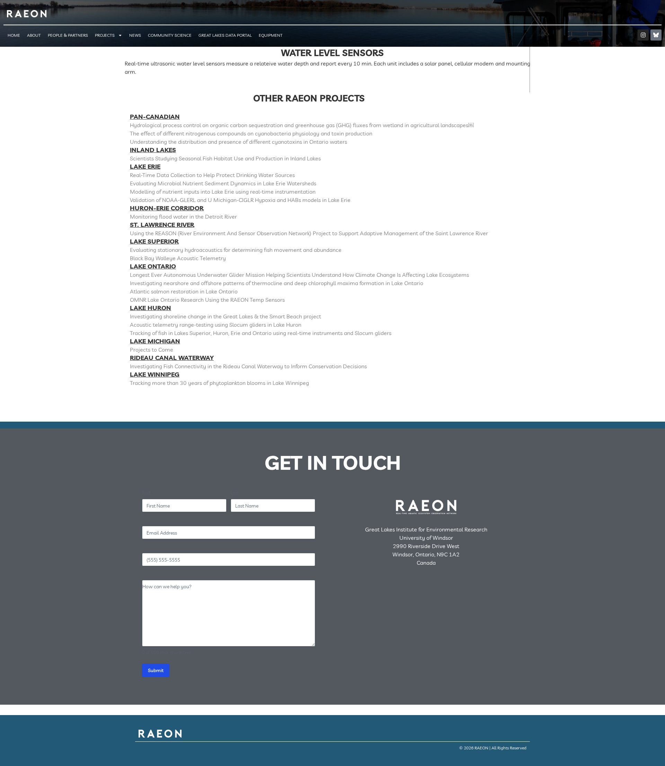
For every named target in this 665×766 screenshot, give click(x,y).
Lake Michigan (155, 341)
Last (235, 492)
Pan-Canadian (155, 117)
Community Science (170, 35)
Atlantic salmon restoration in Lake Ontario (184, 291)
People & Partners (68, 35)
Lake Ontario (153, 266)
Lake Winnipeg (154, 374)
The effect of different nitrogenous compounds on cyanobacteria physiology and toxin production (251, 133)
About (34, 35)
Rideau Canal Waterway (172, 358)
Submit (155, 670)
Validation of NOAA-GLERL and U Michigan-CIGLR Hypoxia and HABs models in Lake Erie (240, 199)
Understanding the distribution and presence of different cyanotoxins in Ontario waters (238, 141)
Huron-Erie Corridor (167, 208)
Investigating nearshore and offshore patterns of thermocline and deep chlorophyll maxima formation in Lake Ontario (276, 283)
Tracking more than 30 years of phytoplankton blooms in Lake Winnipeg (219, 382)
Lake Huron (150, 308)
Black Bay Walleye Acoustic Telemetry (178, 258)
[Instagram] (643, 35)
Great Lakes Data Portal (225, 35)
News (135, 35)
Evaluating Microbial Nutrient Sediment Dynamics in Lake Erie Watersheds (223, 183)
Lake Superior (154, 241)
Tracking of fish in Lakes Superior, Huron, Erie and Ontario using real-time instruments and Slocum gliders (260, 332)
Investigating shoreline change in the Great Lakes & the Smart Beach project (225, 316)
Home (14, 35)
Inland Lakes (153, 150)
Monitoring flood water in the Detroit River (183, 216)
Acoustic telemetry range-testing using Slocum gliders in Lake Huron (215, 324)
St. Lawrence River (162, 225)
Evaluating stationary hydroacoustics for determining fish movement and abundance (236, 249)
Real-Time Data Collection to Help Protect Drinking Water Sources (212, 174)
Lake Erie (145, 166)
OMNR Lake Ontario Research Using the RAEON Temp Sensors (207, 299)
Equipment (271, 35)
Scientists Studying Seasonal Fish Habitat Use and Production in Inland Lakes (225, 158)
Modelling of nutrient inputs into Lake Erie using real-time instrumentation (223, 191)
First (146, 492)
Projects (105, 35)
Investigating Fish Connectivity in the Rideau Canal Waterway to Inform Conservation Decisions (248, 366)
